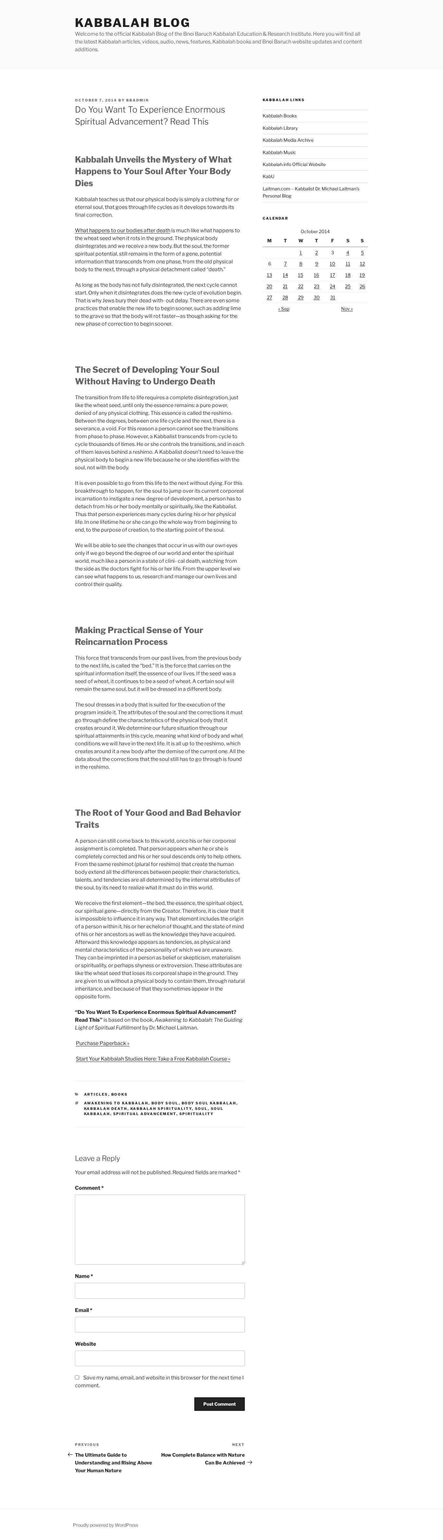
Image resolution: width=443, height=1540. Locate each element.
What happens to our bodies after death (122, 230)
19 (362, 275)
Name (84, 1276)
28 (285, 297)
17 (332, 275)
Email (83, 1310)
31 (332, 297)
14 (285, 275)
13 (269, 275)
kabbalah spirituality (161, 1108)
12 (362, 263)
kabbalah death (105, 1108)
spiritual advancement (144, 1114)
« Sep (283, 308)
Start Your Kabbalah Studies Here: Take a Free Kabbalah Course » (153, 1059)
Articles (96, 1094)
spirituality (196, 1114)
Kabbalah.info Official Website (294, 164)
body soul (165, 1103)
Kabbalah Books (280, 115)
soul (201, 1108)
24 (332, 286)
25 (348, 286)
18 (348, 275)
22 (300, 286)
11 (348, 263)
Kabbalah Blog (132, 23)
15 (300, 275)
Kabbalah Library (280, 128)
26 (362, 286)
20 (269, 286)
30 (317, 297)
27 (269, 297)
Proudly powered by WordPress (105, 1525)
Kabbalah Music (279, 152)
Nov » (347, 308)
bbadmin (137, 100)
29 (301, 297)
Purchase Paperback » (102, 1043)
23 (316, 286)
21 (285, 286)
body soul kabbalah (209, 1103)
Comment (89, 1188)
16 (316, 275)
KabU (268, 176)
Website (85, 1344)
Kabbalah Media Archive (288, 140)
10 (332, 263)
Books (119, 1094)
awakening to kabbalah (116, 1103)
